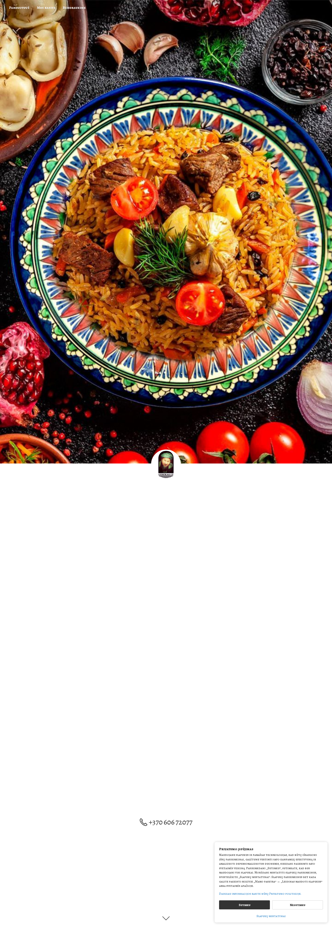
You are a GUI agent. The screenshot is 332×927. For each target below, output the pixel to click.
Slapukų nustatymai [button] (271, 916)
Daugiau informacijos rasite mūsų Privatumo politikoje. (260, 894)
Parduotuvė (19, 7)
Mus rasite (46, 7)
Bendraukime (74, 7)
